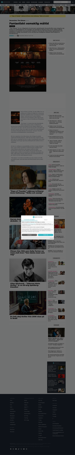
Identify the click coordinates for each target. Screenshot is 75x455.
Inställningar (29, 234)
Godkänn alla (45, 234)
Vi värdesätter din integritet (29, 219)
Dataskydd (51, 238)
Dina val (45, 219)
